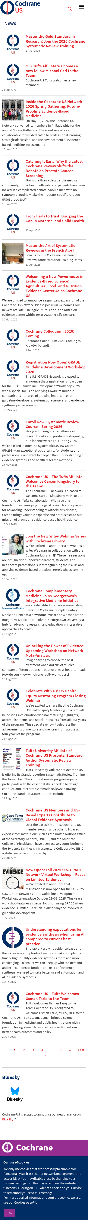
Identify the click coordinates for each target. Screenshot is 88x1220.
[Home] (7, 8)
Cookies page (23, 1202)
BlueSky (7, 1119)
